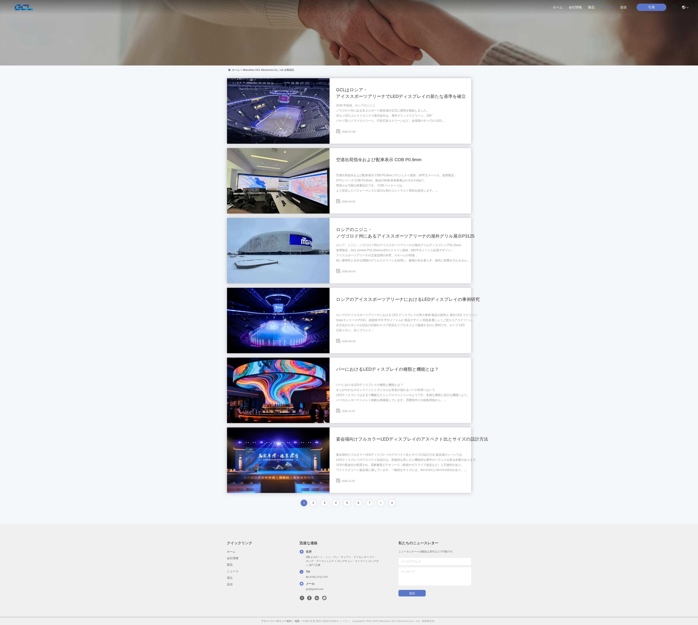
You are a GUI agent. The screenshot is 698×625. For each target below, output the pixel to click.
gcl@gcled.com (315, 589)
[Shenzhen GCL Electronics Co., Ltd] (23, 7)
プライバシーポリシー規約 (276, 621)
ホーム (558, 7)
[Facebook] (309, 599)
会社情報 (575, 7)
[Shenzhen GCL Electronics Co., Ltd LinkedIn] (316, 599)
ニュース (232, 571)
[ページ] (381, 502)
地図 (297, 621)
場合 (230, 577)
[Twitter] (301, 599)
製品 (591, 7)
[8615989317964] (324, 599)
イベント (607, 7)
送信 (623, 7)
